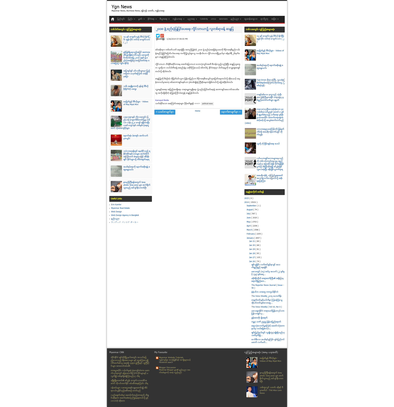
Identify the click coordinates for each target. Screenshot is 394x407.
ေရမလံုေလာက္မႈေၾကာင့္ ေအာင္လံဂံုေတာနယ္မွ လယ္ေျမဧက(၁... (268, 327)
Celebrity (204, 19)
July (249, 213)
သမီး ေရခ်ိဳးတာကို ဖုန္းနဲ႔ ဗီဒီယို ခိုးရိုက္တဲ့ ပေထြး (135, 88)
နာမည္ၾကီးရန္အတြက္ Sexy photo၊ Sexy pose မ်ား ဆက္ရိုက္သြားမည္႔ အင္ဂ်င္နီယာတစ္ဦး (136, 185)
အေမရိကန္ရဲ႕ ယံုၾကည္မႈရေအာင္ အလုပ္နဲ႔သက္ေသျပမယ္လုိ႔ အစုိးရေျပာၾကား (270, 178)
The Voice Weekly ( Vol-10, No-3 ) (266, 307)
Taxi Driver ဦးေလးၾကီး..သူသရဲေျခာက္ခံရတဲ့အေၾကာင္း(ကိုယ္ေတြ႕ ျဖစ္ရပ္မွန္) (270, 83)
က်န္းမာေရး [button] (178, 19)
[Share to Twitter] (158, 35)
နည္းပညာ (115, 219)
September (252, 205)
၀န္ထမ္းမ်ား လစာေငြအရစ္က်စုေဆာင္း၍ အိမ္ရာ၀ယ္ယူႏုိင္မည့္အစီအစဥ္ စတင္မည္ (129, 389)
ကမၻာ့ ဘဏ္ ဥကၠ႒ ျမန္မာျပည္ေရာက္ (266, 322)
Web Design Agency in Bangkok (125, 215)
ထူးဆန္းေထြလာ (250, 19)
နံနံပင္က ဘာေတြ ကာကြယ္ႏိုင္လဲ (264, 292)
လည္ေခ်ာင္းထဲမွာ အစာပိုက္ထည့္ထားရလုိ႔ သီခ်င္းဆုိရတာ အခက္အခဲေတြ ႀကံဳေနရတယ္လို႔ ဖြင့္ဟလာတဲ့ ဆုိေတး (130, 398)
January (250, 238)
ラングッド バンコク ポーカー (124, 222)
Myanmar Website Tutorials (171, 357)
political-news (207, 104)
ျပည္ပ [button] (131, 19)
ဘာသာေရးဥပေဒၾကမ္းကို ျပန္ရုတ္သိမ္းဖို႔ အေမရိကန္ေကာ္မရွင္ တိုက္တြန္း (270, 132)
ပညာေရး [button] (191, 19)
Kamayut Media (162, 100)
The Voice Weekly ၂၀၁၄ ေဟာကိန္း (266, 296)
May (249, 222)
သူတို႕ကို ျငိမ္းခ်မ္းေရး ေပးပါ (268, 143)
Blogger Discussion (167, 367)
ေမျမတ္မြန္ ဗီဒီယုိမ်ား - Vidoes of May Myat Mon (135, 103)
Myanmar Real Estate (120, 208)
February (251, 234)
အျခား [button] (274, 19)
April (249, 226)
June (249, 217)
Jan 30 (252, 245)
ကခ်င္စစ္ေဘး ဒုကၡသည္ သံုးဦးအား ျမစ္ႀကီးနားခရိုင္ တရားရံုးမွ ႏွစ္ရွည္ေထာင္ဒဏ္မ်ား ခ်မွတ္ (270, 97)
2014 (246, 202)
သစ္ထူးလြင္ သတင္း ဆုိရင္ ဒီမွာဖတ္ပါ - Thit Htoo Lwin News (271, 390)
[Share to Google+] (162, 35)
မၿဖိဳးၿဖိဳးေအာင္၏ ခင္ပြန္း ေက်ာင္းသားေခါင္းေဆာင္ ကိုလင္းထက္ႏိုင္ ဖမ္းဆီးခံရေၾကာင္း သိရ (129, 382)
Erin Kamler (116, 204)
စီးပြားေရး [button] (164, 19)
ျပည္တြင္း (121, 19)
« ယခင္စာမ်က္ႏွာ (165, 112)
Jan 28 (252, 253)
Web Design (116, 211)
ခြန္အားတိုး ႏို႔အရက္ (259, 318)
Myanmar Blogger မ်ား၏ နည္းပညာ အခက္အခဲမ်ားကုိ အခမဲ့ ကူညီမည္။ (174, 371)
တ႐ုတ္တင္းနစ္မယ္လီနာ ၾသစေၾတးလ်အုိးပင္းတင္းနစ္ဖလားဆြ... (266, 301)
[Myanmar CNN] (112, 19)
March (250, 230)
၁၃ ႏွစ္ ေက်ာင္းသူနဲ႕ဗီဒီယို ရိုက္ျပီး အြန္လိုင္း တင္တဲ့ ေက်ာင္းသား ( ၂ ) (136, 40)
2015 (246, 198)
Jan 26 (252, 261)
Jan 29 (252, 249)
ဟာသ (213, 19)
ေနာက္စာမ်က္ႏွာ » (231, 112)
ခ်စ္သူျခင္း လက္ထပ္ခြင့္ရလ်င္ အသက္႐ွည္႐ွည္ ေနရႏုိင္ (265, 266)
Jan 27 (252, 257)
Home (197, 111)
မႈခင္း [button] (140, 19)
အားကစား (223, 19)
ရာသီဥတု (264, 19)
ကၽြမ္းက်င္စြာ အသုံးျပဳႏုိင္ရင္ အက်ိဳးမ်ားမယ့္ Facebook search (175, 361)
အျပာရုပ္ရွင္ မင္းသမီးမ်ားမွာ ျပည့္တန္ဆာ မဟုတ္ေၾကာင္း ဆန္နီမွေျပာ (136, 74)
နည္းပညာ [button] (235, 19)
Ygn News (122, 7)
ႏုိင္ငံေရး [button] (151, 19)
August (250, 209)
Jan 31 (252, 241)
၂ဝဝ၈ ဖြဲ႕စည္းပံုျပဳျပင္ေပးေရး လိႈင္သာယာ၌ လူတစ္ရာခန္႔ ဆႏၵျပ (195, 29)
